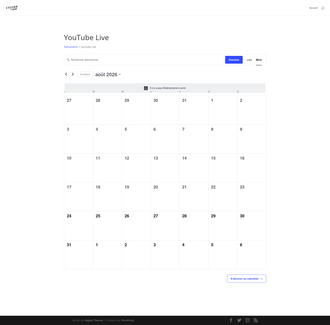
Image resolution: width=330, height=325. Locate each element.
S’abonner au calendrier (245, 278)
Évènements (71, 46)
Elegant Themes (93, 320)
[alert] (165, 88)
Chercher (234, 59)
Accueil (313, 8)
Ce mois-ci (85, 74)
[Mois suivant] (73, 74)
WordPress (127, 320)
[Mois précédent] (66, 74)
